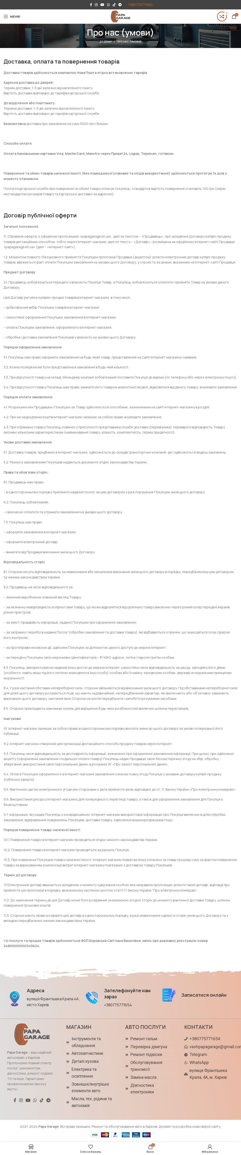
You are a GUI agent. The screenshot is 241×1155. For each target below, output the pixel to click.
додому (105, 41)
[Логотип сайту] (120, 16)
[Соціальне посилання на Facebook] (90, 5)
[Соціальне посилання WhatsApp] (108, 5)
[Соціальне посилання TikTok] (114, 5)
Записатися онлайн (204, 995)
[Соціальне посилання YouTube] (102, 5)
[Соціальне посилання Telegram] (120, 5)
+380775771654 (140, 4)
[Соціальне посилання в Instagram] (96, 5)
